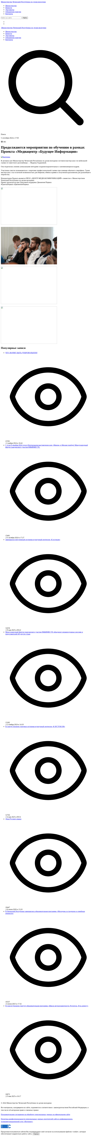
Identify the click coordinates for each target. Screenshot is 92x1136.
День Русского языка (13, 819)
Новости (8, 8)
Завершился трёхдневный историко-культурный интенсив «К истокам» (32, 540)
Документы (9, 10)
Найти (25, 18)
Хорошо (36, 1134)
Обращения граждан (13, 12)
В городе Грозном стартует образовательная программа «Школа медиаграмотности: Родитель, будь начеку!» (46, 1006)
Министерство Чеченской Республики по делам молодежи (23, 2)
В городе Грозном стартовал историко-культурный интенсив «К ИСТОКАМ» (35, 726)
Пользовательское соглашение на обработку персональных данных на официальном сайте (35, 1114)
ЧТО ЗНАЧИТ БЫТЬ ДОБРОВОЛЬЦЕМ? (21, 353)
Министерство (11, 6)
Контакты (9, 14)
